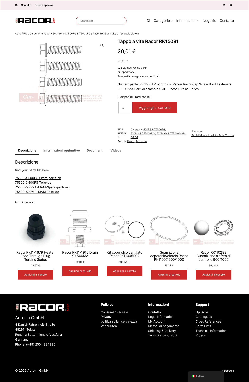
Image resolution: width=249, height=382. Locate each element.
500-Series (59, 33)
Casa (18, 33)
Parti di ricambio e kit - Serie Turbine (212, 135)
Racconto (141, 141)
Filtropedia (227, 370)
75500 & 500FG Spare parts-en (38, 178)
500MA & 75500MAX (143, 133)
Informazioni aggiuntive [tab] (61, 150)
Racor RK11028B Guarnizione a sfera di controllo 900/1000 (214, 256)
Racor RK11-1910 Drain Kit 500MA (80, 254)
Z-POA (134, 137)
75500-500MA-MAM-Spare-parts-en (42, 187)
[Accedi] (224, 5)
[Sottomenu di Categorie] (172, 21)
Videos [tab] (115, 150)
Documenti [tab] (95, 150)
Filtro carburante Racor (36, 33)
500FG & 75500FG (79, 33)
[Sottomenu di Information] (198, 21)
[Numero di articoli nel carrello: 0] (230, 5)
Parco (130, 141)
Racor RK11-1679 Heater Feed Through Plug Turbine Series (35, 256)
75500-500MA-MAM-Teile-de (37, 192)
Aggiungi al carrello (154, 107)
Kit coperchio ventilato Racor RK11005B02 (124, 254)
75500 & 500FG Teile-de (33, 182)
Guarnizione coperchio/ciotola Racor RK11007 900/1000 (169, 256)
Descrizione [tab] (27, 150)
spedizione (128, 72)
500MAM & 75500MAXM (171, 133)
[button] (102, 45)
